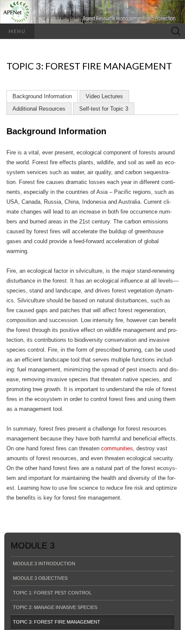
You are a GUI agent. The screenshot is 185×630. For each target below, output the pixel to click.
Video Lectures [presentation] (104, 96)
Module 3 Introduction (44, 563)
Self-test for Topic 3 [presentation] (103, 109)
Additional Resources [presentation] (38, 109)
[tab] (42, 96)
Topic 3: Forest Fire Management (56, 621)
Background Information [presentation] (42, 96)
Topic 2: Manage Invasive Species (55, 607)
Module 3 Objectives (40, 578)
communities (117, 448)
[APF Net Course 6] (92, 12)
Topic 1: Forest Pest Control (52, 592)
